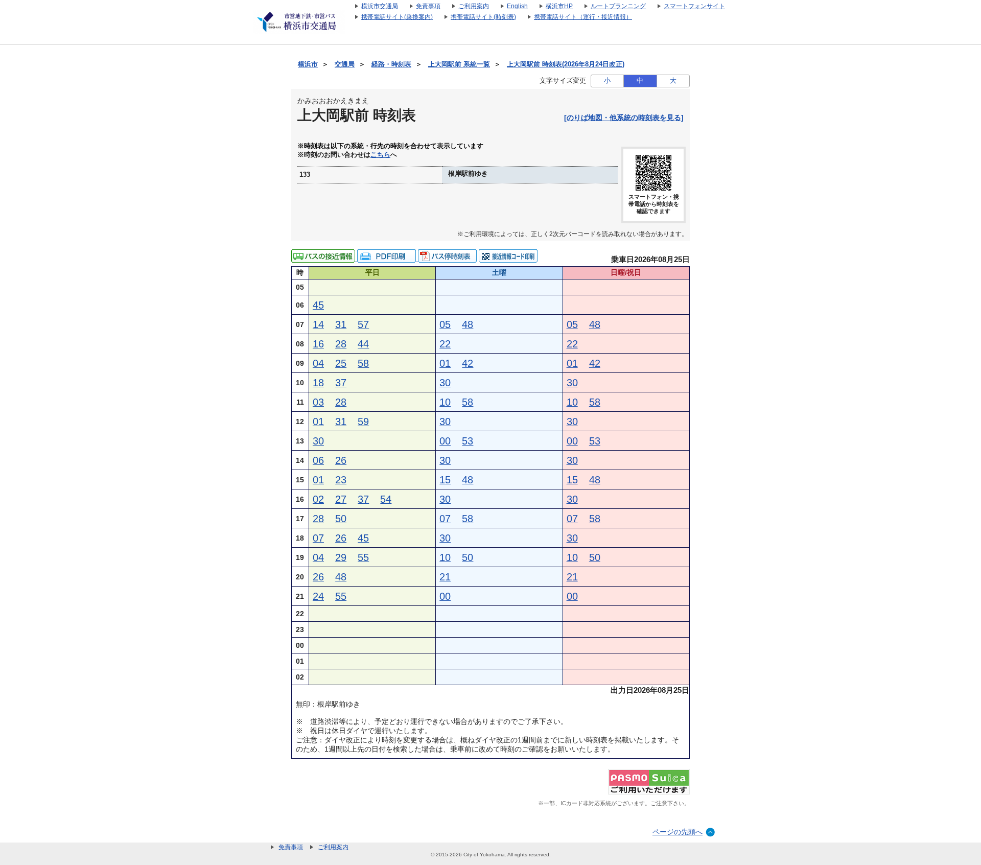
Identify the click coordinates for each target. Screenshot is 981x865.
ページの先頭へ (677, 832)
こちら (380, 154)
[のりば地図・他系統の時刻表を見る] (624, 117)
